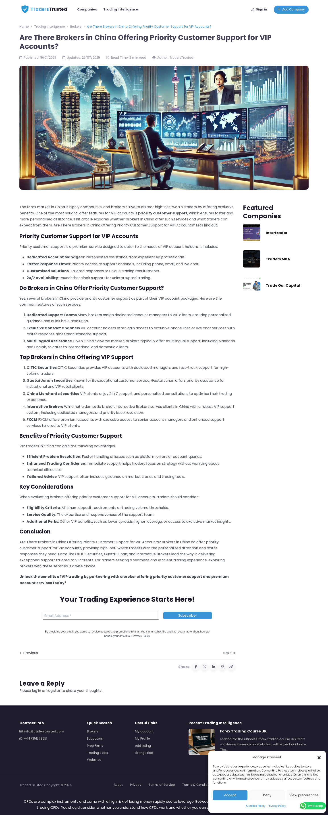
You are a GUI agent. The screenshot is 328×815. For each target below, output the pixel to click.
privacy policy (172, 542)
